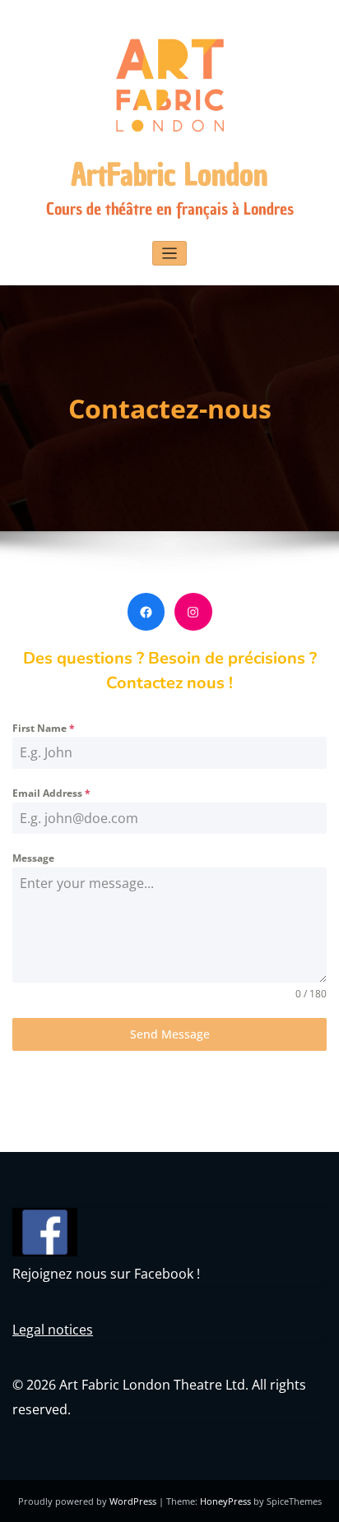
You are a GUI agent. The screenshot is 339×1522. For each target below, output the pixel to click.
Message (33, 858)
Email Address (51, 793)
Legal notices (52, 1330)
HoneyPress (225, 1501)
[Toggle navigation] (170, 253)
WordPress (132, 1501)
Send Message (170, 1034)
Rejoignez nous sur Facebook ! (106, 1274)
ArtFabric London (169, 175)
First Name (43, 728)
